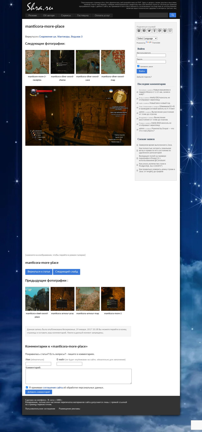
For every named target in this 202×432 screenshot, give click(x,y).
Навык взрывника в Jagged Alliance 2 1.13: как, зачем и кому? (154, 92)
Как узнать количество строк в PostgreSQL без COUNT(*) (152, 165)
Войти (142, 71)
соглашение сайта (53, 387)
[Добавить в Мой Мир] (159, 31)
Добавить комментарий (39, 392)
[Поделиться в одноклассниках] (154, 31)
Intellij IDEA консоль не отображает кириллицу (154, 99)
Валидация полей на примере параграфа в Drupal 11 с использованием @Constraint (152, 158)
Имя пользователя (144, 53)
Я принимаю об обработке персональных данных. (66, 387)
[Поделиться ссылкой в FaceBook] (144, 31)
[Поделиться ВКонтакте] (139, 31)
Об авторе (49, 15)
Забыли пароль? (144, 77)
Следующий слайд (66, 271)
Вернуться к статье (39, 271)
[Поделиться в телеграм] (165, 31)
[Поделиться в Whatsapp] (170, 31)
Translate (156, 43)
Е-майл (91, 359)
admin (141, 112)
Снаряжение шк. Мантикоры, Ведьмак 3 (60, 36)
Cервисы (66, 15)
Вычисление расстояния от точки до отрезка (156, 113)
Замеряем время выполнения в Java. (155, 145)
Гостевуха (82, 15)
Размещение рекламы (69, 409)
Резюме (32, 15)
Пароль (139, 59)
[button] (172, 15)
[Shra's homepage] (41, 7)
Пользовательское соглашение (40, 409)
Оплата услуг (102, 15)
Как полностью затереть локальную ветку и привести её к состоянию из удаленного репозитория (155, 150)
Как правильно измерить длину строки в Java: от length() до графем (157, 170)
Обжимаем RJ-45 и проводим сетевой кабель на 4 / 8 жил (157, 107)
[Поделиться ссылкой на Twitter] (149, 31)
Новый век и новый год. (160, 103)
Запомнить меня (146, 66)
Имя (35, 359)
